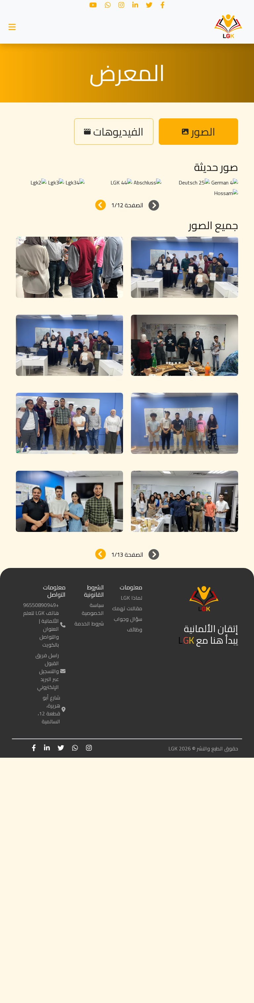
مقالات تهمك (127, 608)
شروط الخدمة (89, 623)
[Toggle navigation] (12, 27)
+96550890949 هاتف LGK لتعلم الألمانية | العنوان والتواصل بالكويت (41, 625)
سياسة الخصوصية (93, 609)
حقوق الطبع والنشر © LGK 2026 (203, 748)
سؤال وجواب (128, 619)
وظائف (134, 629)
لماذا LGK (131, 598)
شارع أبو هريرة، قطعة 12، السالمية (49, 709)
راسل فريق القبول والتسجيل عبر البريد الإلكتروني (47, 671)
